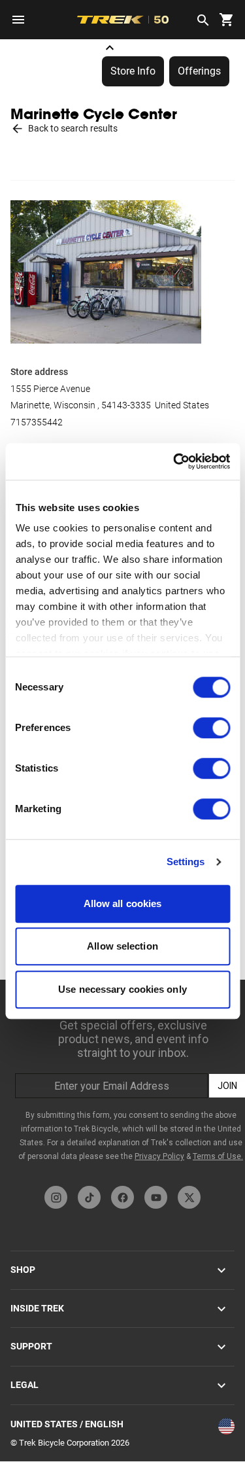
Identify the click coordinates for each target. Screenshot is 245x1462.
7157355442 (36, 422)
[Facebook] (122, 1197)
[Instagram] (55, 1197)
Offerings (199, 71)
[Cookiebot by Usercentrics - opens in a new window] (174, 461)
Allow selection (122, 946)
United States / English (66, 1424)
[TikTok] (89, 1197)
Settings (186, 861)
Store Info (132, 71)
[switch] (211, 727)
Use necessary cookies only (122, 989)
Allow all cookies (123, 903)
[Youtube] (155, 1197)
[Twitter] (189, 1197)
